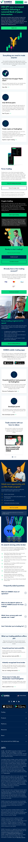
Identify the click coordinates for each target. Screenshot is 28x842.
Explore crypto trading (8, 139)
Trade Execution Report (6, 792)
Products (3, 718)
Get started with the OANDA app (10, 741)
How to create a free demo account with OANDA (13, 449)
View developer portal (8, 414)
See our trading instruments (10, 670)
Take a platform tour (8, 686)
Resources (4, 729)
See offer (5, 87)
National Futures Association (14, 833)
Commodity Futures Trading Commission (10, 832)
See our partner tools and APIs (11, 656)
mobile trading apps (8, 356)
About (2, 735)
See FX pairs (6, 113)
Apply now (14, 28)
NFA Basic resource (21, 837)
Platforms (3, 724)
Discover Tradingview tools (9, 391)
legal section (7, 773)
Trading (3, 712)
